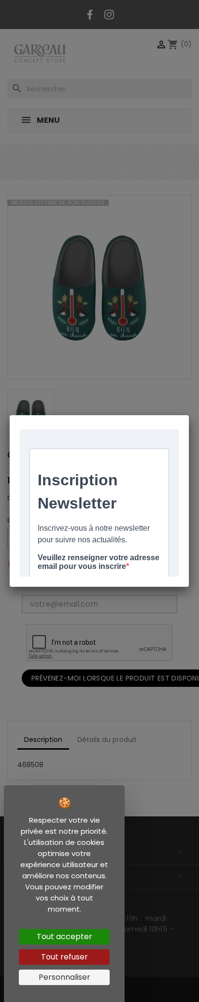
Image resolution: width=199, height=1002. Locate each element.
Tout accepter (64, 936)
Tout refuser (64, 956)
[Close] (189, 415)
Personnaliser (64, 977)
